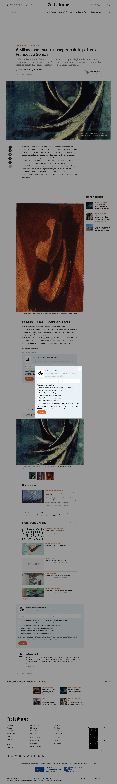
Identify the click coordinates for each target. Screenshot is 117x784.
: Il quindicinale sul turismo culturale (50, 398)
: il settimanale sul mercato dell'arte (50, 390)
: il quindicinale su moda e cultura (50, 395)
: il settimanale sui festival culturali (49, 400)
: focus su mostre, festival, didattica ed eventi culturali (56, 388)
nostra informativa (62, 405)
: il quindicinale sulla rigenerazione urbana (52, 393)
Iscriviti (42, 412)
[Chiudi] (79, 369)
